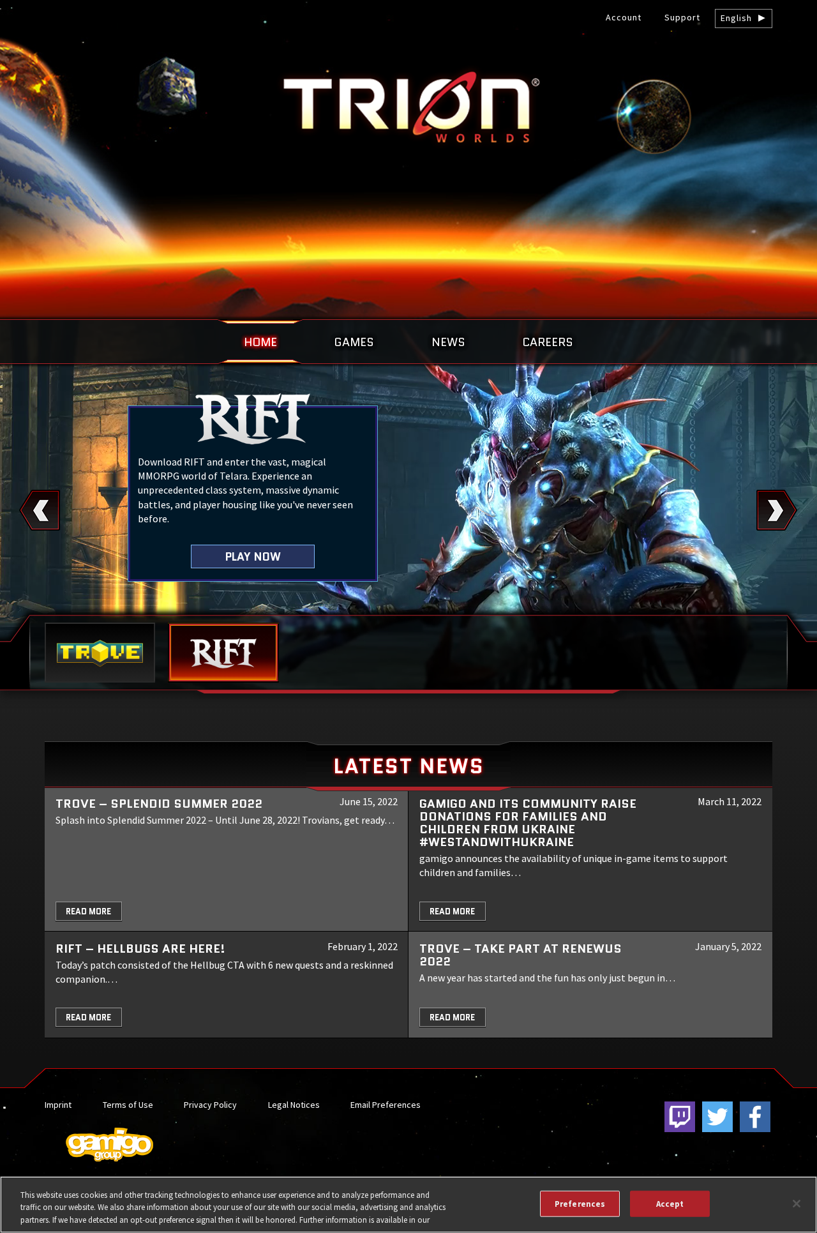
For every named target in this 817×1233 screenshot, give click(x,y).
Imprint (58, 1104)
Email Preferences (385, 1104)
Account (623, 17)
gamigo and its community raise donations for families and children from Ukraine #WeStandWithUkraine (527, 823)
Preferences (580, 1203)
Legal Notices (294, 1104)
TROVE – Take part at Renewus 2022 (520, 955)
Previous (40, 510)
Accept (670, 1203)
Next (777, 510)
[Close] (797, 1204)
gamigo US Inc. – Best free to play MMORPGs (408, 106)
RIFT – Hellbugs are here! (140, 948)
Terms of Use (128, 1104)
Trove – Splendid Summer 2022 (159, 803)
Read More (88, 911)
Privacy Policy (210, 1104)
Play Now (253, 556)
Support (682, 17)
